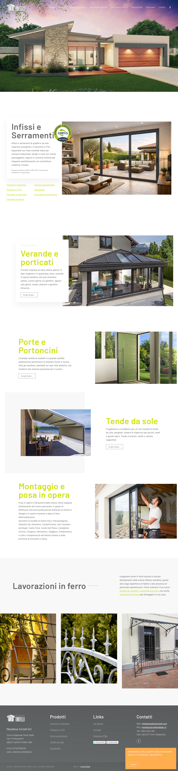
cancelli (143, 591)
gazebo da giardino (129, 591)
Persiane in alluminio (17, 195)
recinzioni (154, 591)
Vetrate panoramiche (98, 7)
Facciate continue (15, 199)
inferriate (135, 594)
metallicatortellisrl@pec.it (154, 727)
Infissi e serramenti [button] (78, 7)
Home (52, 7)
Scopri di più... (29, 295)
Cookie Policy (113, 742)
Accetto (133, 764)
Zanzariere (150, 7)
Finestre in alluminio (16, 185)
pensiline (124, 594)
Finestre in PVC (14, 190)
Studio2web (85, 766)
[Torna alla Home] (16, 7)
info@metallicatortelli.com (154, 724)
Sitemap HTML (100, 736)
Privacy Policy (100, 742)
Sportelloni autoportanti (45, 195)
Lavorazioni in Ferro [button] (119, 7)
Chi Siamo (62, 7)
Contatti (162, 7)
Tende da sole (136, 7)
